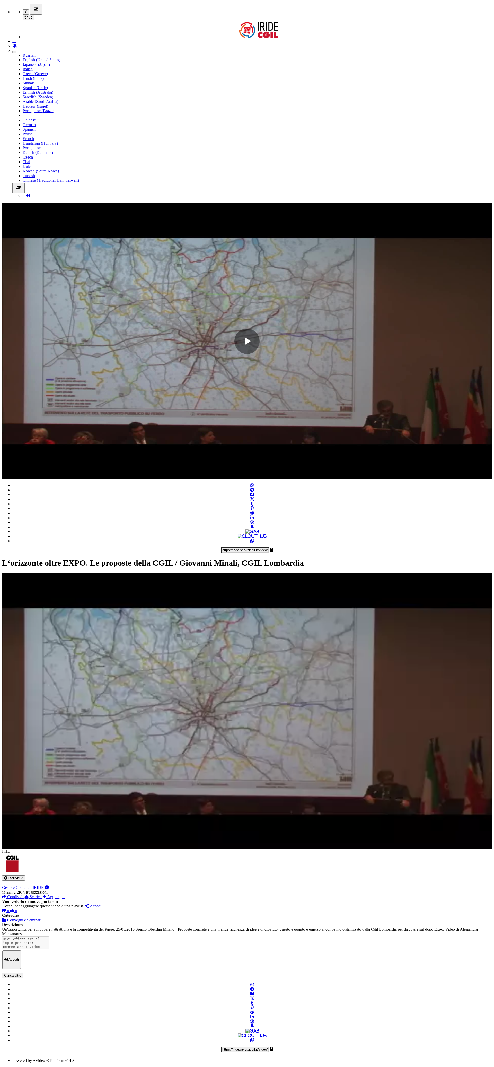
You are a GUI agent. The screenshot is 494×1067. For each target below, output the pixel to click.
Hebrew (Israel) (35, 106)
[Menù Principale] (36, 9)
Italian (28, 69)
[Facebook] (252, 494)
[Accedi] (28, 195)
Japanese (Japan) (36, 64)
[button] (13, 878)
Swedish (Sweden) (38, 97)
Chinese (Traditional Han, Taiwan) (51, 180)
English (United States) (41, 60)
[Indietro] (26, 12)
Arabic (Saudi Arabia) (40, 101)
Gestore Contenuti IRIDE (23, 887)
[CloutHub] (252, 536)
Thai (26, 162)
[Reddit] (252, 513)
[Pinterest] (252, 508)
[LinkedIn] (252, 517)
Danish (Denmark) (38, 152)
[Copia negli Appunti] (252, 541)
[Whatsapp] (252, 485)
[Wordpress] (252, 522)
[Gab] (252, 531)
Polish (28, 134)
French (28, 138)
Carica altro (12, 975)
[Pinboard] (252, 527)
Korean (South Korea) (41, 171)
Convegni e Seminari (23, 920)
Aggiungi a (55, 897)
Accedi (95, 906)
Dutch (28, 166)
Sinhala (29, 83)
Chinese (29, 120)
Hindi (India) (33, 78)
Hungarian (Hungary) (40, 143)
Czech (28, 157)
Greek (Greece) (35, 74)
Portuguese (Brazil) (38, 111)
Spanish (29, 129)
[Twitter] (252, 499)
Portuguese (32, 148)
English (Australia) (38, 92)
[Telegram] (252, 490)
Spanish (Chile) (35, 87)
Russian (29, 55)
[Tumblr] (252, 504)
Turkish (29, 175)
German (29, 125)
